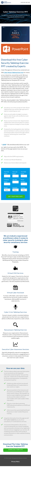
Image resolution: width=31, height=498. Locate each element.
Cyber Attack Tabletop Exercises (13, 72)
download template (15, 449)
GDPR (4, 144)
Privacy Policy (15, 461)
